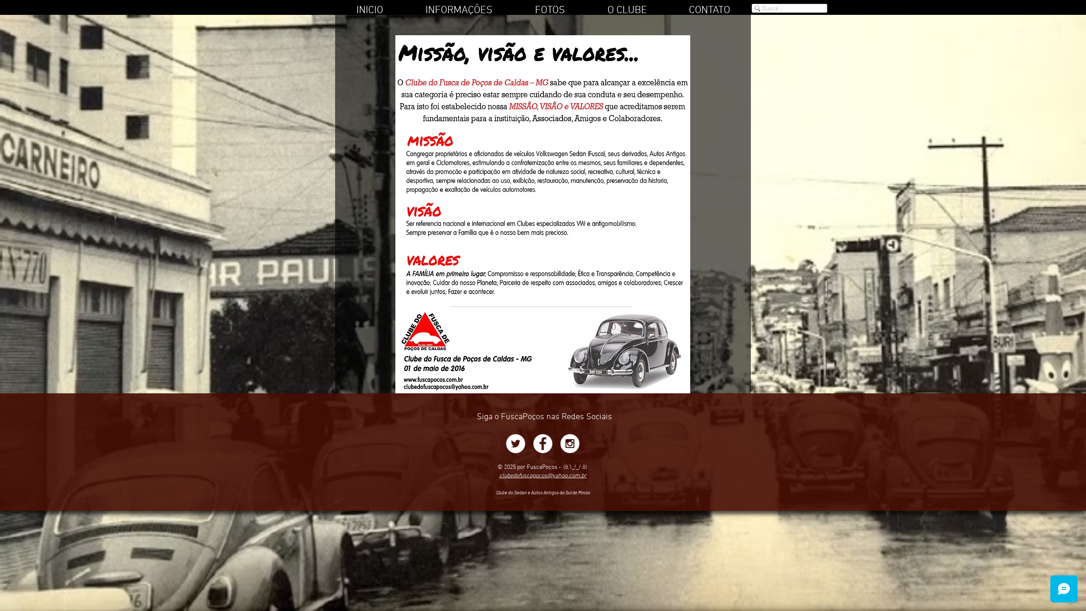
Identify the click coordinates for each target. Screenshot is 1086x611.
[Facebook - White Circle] (542, 443)
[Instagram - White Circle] (569, 443)
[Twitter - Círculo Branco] (515, 443)
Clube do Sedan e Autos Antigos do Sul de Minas (543, 492)
